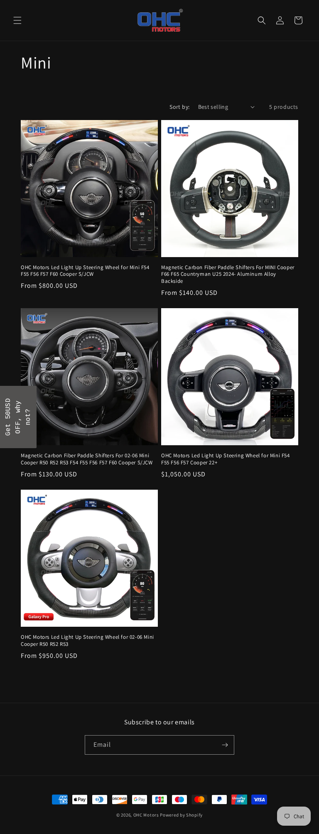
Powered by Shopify (181, 815)
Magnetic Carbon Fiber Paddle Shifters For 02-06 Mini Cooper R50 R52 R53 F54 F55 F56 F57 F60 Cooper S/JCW (87, 459)
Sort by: (179, 106)
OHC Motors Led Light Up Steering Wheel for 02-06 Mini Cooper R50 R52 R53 (87, 641)
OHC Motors (146, 815)
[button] (17, 20)
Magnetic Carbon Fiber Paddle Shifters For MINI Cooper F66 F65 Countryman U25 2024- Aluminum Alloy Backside (227, 274)
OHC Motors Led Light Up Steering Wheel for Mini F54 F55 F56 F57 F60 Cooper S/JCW (85, 271)
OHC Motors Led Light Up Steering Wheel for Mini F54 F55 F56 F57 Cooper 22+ (225, 459)
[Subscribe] (225, 745)
